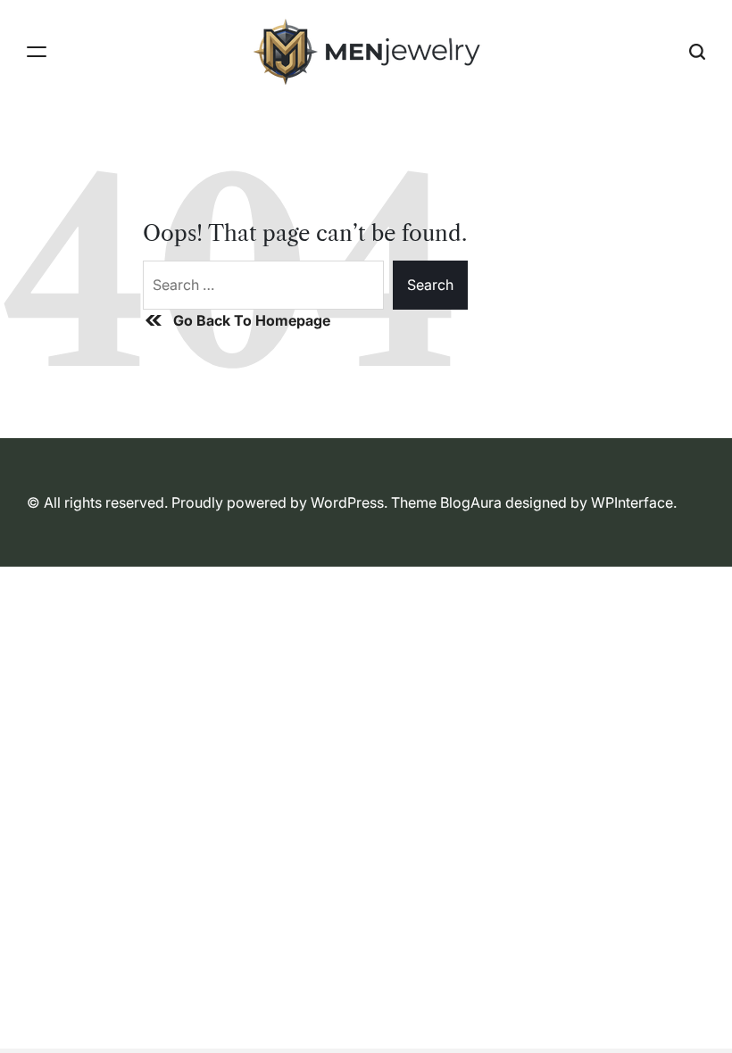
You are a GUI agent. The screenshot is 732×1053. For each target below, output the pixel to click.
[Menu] (36, 52)
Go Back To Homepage (251, 320)
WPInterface (632, 502)
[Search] (697, 52)
